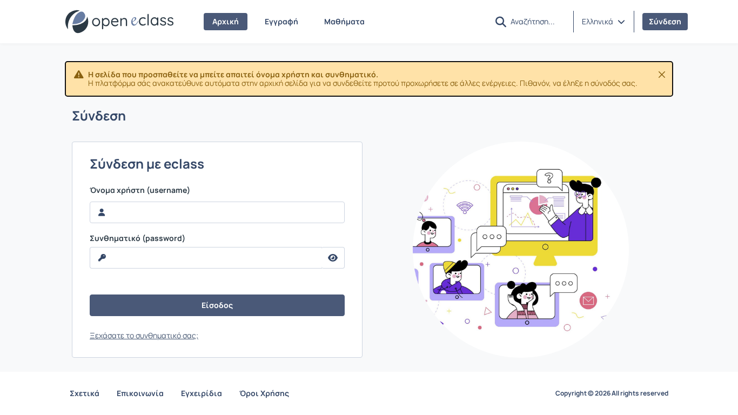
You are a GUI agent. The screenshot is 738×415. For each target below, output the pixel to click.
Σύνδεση (665, 21)
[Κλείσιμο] (662, 75)
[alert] (369, 79)
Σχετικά (84, 393)
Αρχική (225, 21)
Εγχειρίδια (201, 393)
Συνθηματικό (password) (137, 238)
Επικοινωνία (140, 393)
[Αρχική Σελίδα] (119, 21)
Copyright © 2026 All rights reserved (611, 393)
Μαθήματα (344, 21)
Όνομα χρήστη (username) (140, 190)
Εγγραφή (281, 21)
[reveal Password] (333, 258)
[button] (603, 21)
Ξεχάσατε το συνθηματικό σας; (144, 335)
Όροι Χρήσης (264, 393)
